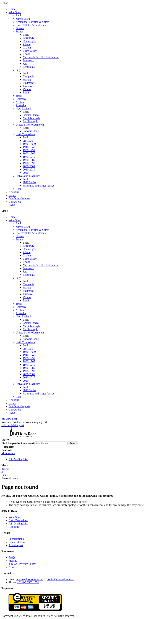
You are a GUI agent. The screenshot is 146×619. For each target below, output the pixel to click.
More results (8, 453)
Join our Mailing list (12, 425)
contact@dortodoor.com (60, 579)
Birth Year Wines (18, 520)
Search (5, 468)
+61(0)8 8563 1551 (28, 582)
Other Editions (17, 542)
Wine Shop (15, 517)
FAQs (12, 557)
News (12, 567)
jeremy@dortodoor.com (30, 579)
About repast (16, 545)
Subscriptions (16, 538)
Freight (13, 560)
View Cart (9, 418)
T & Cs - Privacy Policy (22, 563)
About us (14, 526)
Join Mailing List (18, 459)
